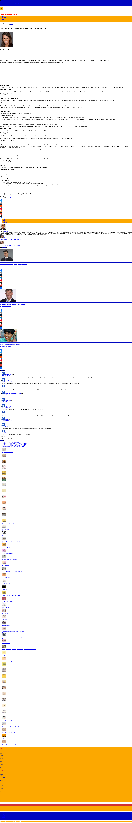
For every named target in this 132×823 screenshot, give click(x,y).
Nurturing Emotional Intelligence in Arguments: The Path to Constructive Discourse (15, 738)
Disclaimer (2, 775)
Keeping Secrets (4, 589)
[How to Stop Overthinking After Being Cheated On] (4, 742)
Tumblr (3, 814)
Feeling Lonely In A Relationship (7, 577)
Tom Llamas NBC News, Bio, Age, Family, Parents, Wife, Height (13, 264)
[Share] (66, 217)
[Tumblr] (66, 204)
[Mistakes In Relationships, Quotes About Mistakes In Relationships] (4, 629)
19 (2, 596)
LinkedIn (1, 793)
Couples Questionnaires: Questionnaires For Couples (10, 726)
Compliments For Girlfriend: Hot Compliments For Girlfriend (12, 523)
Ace (0, 266)
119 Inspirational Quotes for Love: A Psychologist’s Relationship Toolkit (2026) (15, 444)
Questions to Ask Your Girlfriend (7, 601)
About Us (1, 772)
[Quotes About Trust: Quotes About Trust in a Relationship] (4, 492)
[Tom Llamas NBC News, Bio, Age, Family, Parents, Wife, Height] (6, 261)
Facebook (1, 788)
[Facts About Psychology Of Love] (4, 504)
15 (2, 679)
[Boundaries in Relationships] (4, 707)
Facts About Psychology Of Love (7, 505)
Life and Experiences (3, 759)
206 (11, 266)
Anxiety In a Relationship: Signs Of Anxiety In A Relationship (12, 458)
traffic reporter (4, 222)
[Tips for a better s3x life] (4, 689)
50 (2, 476)
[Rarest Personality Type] (4, 623)
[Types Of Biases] (4, 617)
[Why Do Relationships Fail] (4, 563)
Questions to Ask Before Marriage (7, 553)
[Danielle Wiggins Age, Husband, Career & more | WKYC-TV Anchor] (8, 341)
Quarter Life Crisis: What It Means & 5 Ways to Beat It (11, 442)
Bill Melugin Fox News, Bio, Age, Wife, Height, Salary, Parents (13, 304)
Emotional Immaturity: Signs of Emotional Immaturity (11, 714)
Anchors (1, 764)
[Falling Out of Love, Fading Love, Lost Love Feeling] (4, 539)
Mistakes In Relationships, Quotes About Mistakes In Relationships (13, 631)
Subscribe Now (66, 805)
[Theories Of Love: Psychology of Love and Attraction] (4, 498)
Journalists (3, 221)
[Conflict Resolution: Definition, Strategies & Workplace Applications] (4, 701)
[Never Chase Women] (4, 611)
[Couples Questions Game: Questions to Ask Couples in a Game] (4, 671)
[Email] (66, 203)
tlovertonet (7, 380)
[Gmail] (66, 214)
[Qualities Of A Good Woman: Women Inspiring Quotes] (4, 474)
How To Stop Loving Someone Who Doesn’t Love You (11, 559)
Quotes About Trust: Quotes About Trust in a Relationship (11, 493)
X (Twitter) (2, 785)
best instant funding (8, 406)
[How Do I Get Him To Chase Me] (4, 480)
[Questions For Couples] (4, 683)
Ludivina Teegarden (8, 374)
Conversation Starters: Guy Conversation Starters (10, 732)
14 (2, 691)
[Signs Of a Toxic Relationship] (4, 659)
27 (2, 536)
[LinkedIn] (66, 207)
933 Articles (6, 231)
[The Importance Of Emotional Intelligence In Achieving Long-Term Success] (4, 653)
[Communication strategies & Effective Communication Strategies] (4, 569)
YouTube (1, 791)
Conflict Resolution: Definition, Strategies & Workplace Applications (13, 702)
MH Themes (21, 821)
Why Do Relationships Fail (6, 565)
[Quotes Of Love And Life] (4, 605)
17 (2, 632)
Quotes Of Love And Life (6, 607)
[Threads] (66, 216)
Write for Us (4, 21)
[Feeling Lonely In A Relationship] (4, 575)
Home (3, 19)
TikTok (1, 790)
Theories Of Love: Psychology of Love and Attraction (11, 499)
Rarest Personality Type (6, 625)
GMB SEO (7, 425)
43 (2, 482)
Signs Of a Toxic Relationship (7, 661)
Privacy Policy (2, 777)
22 (2, 566)
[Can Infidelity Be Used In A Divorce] (4, 510)
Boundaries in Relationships (6, 708)
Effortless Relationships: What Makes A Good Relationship (11, 464)
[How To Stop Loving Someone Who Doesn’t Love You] (4, 557)
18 (2, 614)
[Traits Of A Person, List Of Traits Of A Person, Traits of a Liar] (4, 665)
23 (2, 554)
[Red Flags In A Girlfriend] (4, 581)
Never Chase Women (5, 613)
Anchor (3, 219)
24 (2, 548)
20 (2, 590)
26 (2, 542)
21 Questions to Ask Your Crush (7, 452)
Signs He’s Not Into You (6, 643)
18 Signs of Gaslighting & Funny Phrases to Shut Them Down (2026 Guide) (14, 443)
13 (2, 739)
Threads (3, 817)
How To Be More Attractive (6, 535)
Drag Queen (2, 761)
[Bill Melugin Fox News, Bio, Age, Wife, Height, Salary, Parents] (8, 301)
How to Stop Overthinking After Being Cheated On (10, 744)
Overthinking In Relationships (7, 529)
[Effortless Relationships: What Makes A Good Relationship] (4, 462)
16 (2, 673)
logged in (5, 438)
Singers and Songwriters (4, 756)
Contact (1, 774)
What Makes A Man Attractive (7, 517)
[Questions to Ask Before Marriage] (4, 551)
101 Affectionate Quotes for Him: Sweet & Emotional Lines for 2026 (13, 445)
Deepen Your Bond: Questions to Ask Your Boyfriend (11, 595)
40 (2, 500)
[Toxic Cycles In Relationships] (4, 486)
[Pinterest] (66, 209)
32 (2, 512)
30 (2, 524)
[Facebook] (66, 199)
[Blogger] (66, 211)
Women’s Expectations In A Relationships (9, 720)
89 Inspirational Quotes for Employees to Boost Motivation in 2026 (13, 446)
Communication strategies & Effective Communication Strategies (12, 571)
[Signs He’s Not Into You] (4, 641)
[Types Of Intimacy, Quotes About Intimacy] (4, 468)
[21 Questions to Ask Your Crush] (4, 450)
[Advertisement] (31, 56)
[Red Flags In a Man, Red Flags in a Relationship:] (4, 677)
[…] (104, 267)
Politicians (1, 758)
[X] (66, 212)
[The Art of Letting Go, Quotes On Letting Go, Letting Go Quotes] (4, 635)
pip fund (6, 419)
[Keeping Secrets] (4, 587)
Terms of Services (3, 778)
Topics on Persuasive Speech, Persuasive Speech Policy (11, 696)
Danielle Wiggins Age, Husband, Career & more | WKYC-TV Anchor (14, 344)
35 (2, 506)
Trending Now (2, 750)
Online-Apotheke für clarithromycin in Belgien (13, 393)
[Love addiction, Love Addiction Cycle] (4, 545)
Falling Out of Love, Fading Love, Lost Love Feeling (11, 541)
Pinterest (1, 794)
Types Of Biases (4, 619)
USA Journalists (8, 266)
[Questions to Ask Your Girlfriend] (4, 599)
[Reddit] (66, 206)
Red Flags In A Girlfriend (6, 583)
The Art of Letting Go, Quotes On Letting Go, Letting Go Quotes (12, 637)
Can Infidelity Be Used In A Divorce (8, 511)
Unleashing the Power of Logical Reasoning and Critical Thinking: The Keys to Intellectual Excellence (19, 649)
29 (2, 530)
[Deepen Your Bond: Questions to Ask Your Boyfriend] (4, 593)
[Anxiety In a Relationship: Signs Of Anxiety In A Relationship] (4, 456)
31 (2, 518)
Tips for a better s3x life (6, 690)
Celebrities (4, 220)
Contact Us (4, 17)
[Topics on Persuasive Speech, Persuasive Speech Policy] (4, 695)
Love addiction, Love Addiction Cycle (8, 547)
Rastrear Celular (8, 400)
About (3, 16)
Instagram (10, 197)
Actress (1, 766)
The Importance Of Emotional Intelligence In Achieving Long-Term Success (14, 655)
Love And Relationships (4, 752)
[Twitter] (66, 201)
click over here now (8, 431)
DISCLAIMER (4, 18)
